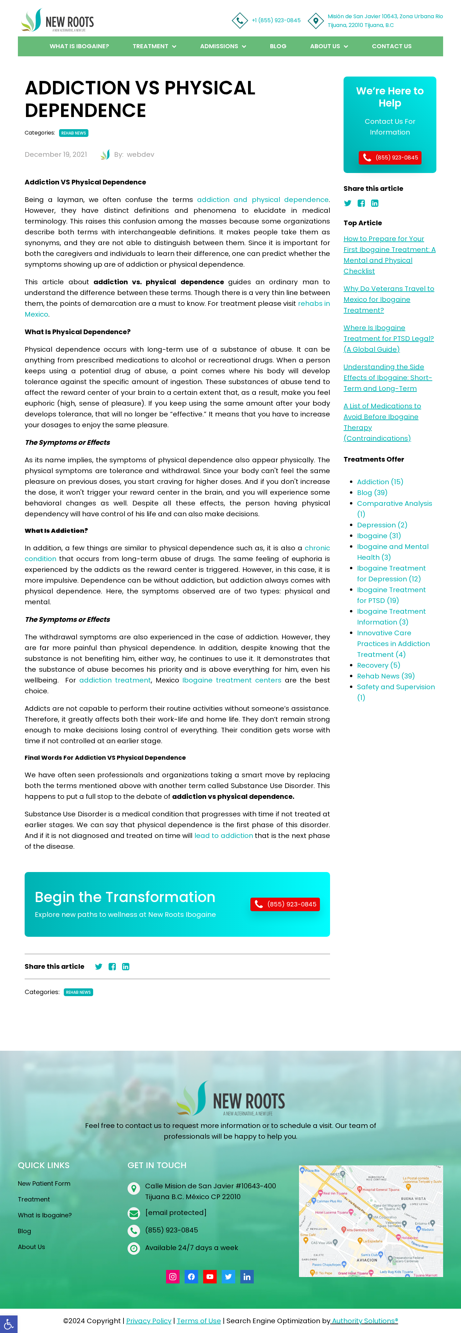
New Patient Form (44, 1183)
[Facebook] (114, 966)
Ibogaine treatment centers (231, 680)
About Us (325, 46)
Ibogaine (379, 536)
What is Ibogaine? (79, 46)
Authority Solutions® (365, 1321)
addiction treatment (115, 680)
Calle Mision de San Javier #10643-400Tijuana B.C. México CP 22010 (210, 1191)
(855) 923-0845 (171, 1230)
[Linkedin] (128, 966)
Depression (382, 525)
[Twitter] (101, 966)
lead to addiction (223, 835)
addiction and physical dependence (263, 199)
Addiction (380, 482)
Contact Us (392, 46)
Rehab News (73, 133)
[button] (9, 1324)
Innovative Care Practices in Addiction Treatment (393, 643)
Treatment (150, 46)
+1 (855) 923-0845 (276, 20)
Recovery (379, 665)
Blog (278, 46)
